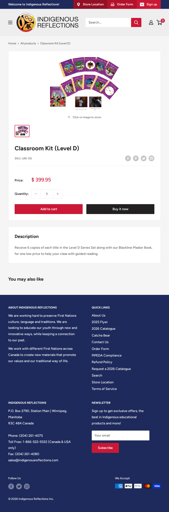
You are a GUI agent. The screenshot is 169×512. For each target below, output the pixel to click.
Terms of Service (104, 389)
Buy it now (120, 209)
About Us (98, 315)
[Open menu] (10, 22)
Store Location (103, 382)
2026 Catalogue (103, 329)
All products (28, 43)
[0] (159, 22)
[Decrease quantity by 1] (36, 193)
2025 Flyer (100, 322)
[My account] (151, 22)
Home (12, 43)
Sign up (152, 4)
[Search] (136, 22)
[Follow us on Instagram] (27, 486)
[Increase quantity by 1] (57, 193)
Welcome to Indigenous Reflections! (33, 4)
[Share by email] (151, 158)
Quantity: (22, 194)
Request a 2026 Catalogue (111, 369)
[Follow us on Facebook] (11, 486)
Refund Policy (102, 362)
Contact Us (100, 342)
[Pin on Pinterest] (136, 158)
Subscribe (105, 448)
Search (97, 375)
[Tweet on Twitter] (144, 158)
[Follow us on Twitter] (19, 486)
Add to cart (48, 209)
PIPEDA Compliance (107, 355)
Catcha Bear (101, 335)
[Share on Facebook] (128, 158)
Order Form (100, 349)
